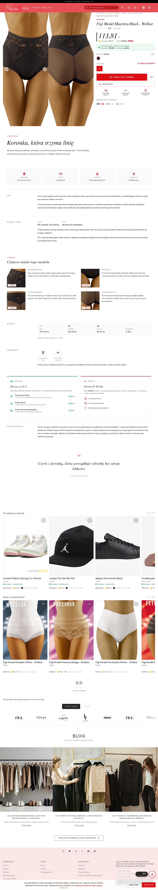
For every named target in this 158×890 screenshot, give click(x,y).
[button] (125, 41)
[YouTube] (88, 851)
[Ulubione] (134, 7)
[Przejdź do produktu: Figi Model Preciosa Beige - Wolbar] (71, 630)
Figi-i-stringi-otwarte (135, 13)
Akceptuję (148, 885)
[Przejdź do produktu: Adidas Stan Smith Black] (117, 546)
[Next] (45, 69)
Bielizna (117, 13)
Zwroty (5, 865)
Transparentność (46, 872)
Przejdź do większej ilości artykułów (77, 838)
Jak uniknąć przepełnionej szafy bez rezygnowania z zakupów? (26, 817)
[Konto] (128, 7)
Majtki (124, 13)
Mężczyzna (46, 7)
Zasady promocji (83, 872)
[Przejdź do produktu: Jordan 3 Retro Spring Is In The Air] (25, 546)
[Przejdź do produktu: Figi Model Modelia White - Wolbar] (25, 630)
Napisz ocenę (71, 706)
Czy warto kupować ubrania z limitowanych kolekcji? (79, 817)
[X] (82, 851)
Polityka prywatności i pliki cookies (88, 885)
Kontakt (43, 869)
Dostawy (6, 872)
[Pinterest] (94, 851)
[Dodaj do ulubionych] (151, 77)
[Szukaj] (122, 7)
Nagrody (6, 869)
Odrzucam (134, 885)
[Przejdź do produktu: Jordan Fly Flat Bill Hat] (71, 546)
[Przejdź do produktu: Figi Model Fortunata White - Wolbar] (117, 630)
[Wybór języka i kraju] (143, 7)
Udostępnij (107, 84)
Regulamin (82, 869)
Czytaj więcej (26, 825)
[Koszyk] (149, 7)
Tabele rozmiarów (9, 875)
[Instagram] (63, 851)
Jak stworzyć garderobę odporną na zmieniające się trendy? (132, 817)
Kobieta (36, 7)
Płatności (81, 865)
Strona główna (101, 13)
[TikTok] (76, 851)
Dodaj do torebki (123, 77)
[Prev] (6, 69)
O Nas (43, 865)
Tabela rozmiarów (147, 63)
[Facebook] (69, 851)
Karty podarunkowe (9, 879)
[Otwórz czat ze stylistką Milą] (152, 874)
